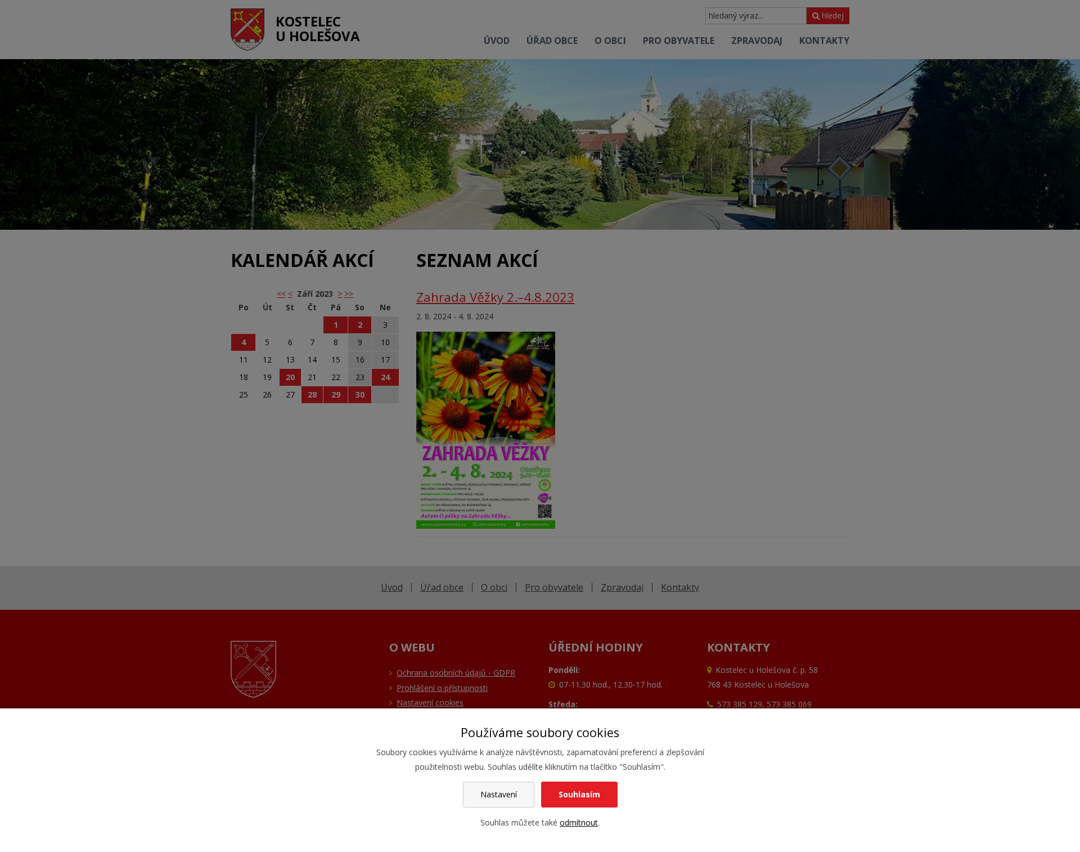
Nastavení (498, 794)
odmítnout (579, 822)
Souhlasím (579, 794)
